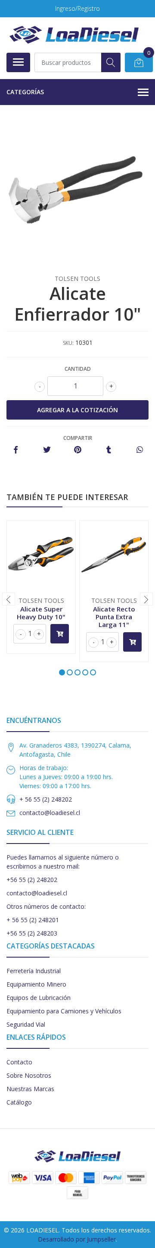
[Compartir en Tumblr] (108, 450)
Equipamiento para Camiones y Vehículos (63, 1011)
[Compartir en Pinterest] (77, 450)
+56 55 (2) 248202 (31, 880)
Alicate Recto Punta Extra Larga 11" (114, 617)
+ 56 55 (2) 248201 (32, 920)
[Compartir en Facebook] (16, 450)
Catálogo (19, 1102)
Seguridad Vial (25, 1024)
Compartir (77, 438)
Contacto (19, 1062)
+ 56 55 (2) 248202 (45, 799)
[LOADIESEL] (74, 35)
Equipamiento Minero (36, 984)
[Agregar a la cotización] (59, 633)
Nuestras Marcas (30, 1089)
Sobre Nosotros (28, 1075)
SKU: (68, 343)
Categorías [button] (25, 92)
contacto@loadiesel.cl (49, 813)
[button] (62, 672)
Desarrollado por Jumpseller (77, 1239)
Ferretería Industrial (33, 971)
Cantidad (78, 368)
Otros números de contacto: (46, 906)
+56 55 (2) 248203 (31, 933)
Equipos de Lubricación (38, 997)
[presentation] (8, 598)
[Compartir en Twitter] (46, 450)
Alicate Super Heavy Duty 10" (41, 613)
